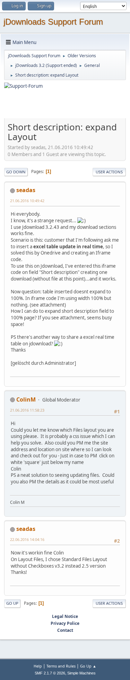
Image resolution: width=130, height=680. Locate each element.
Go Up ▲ (88, 666)
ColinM (26, 399)
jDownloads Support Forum (53, 21)
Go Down (16, 171)
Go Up (12, 603)
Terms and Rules (61, 666)
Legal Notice (65, 616)
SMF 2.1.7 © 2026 (50, 673)
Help (38, 666)
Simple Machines (81, 673)
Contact (65, 630)
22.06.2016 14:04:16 (27, 539)
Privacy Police (65, 623)
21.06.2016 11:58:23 (27, 410)
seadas (25, 190)
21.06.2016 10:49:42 (27, 200)
